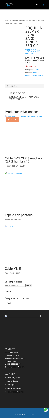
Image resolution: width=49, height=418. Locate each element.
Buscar (28, 285)
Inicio (6, 20)
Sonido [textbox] (24, 303)
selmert (41, 75)
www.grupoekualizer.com (15, 367)
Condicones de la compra (15, 392)
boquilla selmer (31, 75)
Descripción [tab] (12, 86)
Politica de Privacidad (14, 388)
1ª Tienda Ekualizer (16, 20)
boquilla (36, 73)
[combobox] (24, 302)
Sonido (26, 20)
